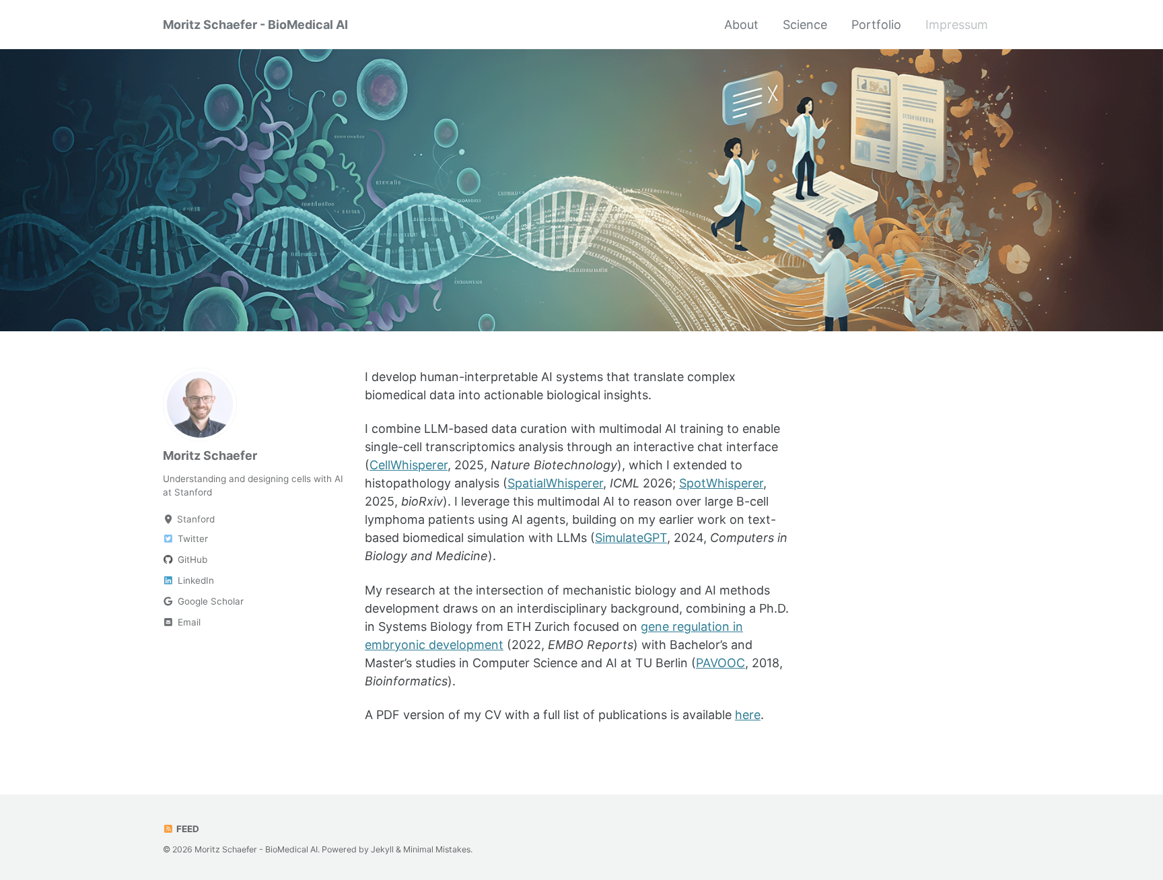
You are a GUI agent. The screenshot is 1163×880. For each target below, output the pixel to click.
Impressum (956, 25)
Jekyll (382, 849)
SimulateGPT (631, 538)
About (741, 25)
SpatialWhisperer (555, 483)
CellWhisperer (408, 465)
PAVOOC (720, 663)
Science (805, 25)
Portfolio (876, 25)
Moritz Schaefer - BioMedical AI (255, 25)
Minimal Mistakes (436, 849)
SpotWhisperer (721, 483)
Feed (186, 828)
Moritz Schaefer (210, 455)
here (748, 715)
